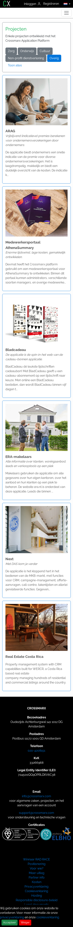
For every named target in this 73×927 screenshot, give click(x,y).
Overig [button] (54, 58)
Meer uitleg (36, 873)
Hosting (36, 895)
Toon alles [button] (15, 65)
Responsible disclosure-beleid (36, 900)
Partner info (37, 877)
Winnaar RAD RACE (36, 859)
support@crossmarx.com (36, 813)
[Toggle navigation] (66, 13)
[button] (66, 4)
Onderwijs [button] (27, 51)
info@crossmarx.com (36, 796)
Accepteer (9, 922)
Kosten (36, 882)
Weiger (25, 922)
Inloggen (30, 4)
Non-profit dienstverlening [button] (26, 58)
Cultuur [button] (45, 51)
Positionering (36, 864)
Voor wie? (36, 868)
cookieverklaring (47, 917)
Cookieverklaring (36, 891)
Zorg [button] (11, 51)
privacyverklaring (12, 917)
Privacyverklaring (36, 886)
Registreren (51, 3)
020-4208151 (36, 750)
